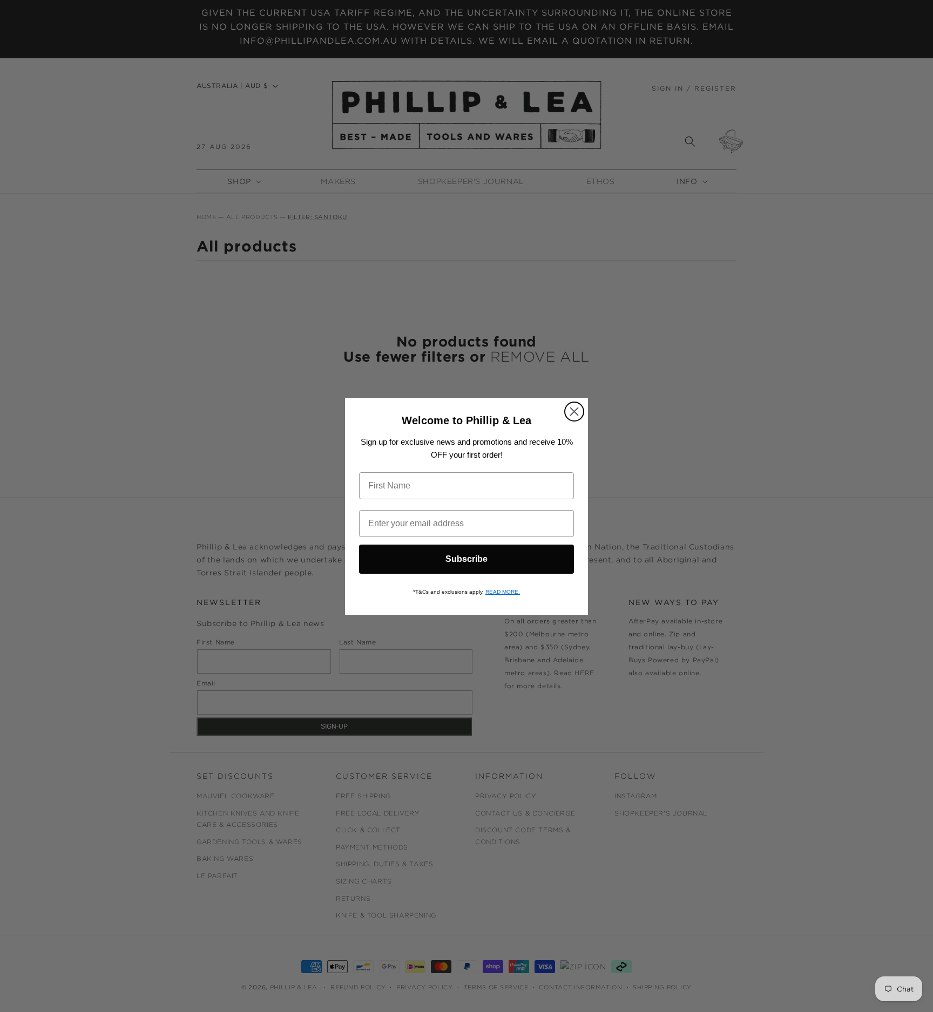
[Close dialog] (574, 411)
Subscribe (466, 558)
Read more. (502, 592)
